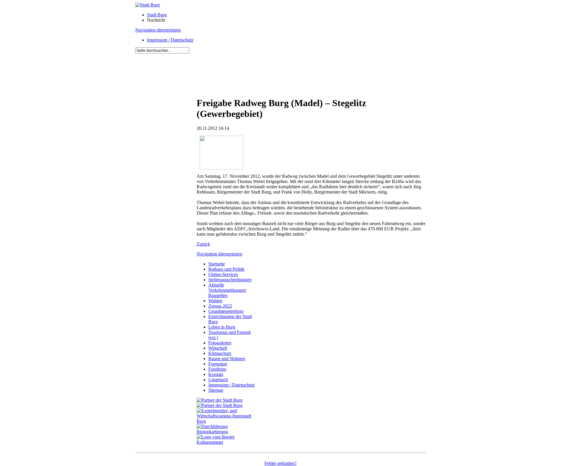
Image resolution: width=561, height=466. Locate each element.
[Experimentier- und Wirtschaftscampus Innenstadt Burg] (227, 421)
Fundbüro (217, 369)
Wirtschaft (217, 348)
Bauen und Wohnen (226, 358)
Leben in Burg (221, 327)
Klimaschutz (219, 353)
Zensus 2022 (220, 305)
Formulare (217, 363)
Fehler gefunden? (280, 463)
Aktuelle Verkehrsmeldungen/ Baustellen (227, 290)
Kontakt (215, 374)
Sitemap (215, 390)
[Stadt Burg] (147, 4)
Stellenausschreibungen (230, 279)
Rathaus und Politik (226, 269)
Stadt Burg (157, 14)
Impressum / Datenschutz (170, 39)
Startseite (216, 263)
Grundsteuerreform (225, 311)
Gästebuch (218, 379)
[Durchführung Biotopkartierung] (227, 431)
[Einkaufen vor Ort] (220, 400)
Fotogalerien (219, 342)
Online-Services (223, 274)
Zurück (203, 243)
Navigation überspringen (158, 29)
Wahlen (215, 300)
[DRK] (227, 442)
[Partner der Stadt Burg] (220, 405)
